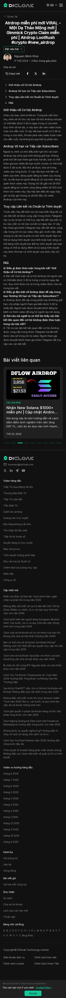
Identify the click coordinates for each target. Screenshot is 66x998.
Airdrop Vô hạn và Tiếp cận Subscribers (32, 91)
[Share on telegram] (17, 470)
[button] (51, 5)
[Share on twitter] (5, 470)
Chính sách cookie (13, 963)
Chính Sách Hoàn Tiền (46, 963)
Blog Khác (27, 935)
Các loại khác (13, 402)
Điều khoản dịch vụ (14, 957)
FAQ (11, 102)
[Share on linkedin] (11, 470)
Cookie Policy (43, 987)
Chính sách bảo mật (45, 957)
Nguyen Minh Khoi (26, 56)
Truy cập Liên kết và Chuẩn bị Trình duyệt (34, 97)
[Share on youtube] (23, 470)
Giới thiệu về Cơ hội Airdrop (25, 84)
